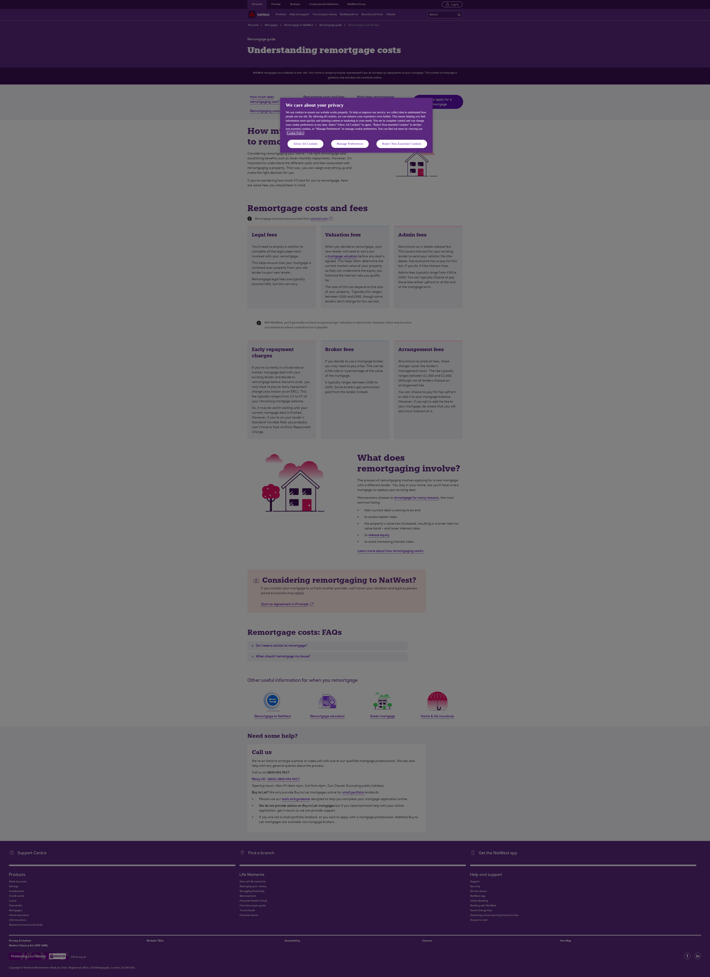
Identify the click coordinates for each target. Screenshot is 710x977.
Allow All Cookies (305, 143)
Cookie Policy (295, 133)
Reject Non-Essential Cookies (401, 143)
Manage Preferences (350, 143)
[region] (356, 125)
